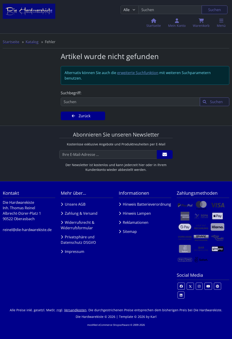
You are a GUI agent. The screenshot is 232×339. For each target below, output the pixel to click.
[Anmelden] (165, 154)
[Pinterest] (217, 286)
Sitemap (129, 231)
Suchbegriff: (71, 92)
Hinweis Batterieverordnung (146, 204)
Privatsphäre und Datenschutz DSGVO (78, 239)
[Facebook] (181, 286)
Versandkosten (75, 310)
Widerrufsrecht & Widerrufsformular (77, 225)
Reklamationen (134, 222)
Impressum (73, 251)
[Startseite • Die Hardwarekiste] (29, 17)
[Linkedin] (181, 295)
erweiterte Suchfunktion (137, 72)
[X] (190, 286)
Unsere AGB (74, 204)
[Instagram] (199, 286)
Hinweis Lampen (136, 213)
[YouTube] (208, 286)
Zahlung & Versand (80, 213)
